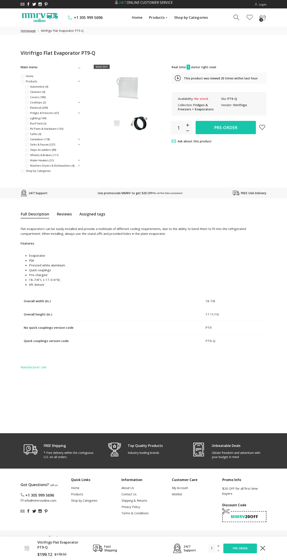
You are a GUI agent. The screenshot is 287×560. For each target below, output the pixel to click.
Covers (38, 97)
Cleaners (37, 92)
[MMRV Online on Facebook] (28, 4)
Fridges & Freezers (44, 113)
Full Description (35, 214)
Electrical (39, 108)
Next (158, 88)
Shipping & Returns (134, 501)
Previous (98, 88)
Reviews (64, 214)
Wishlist (177, 494)
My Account (180, 488)
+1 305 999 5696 (88, 17)
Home (29, 76)
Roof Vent (38, 123)
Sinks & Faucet (42, 144)
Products (31, 81)
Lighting (38, 118)
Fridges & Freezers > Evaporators (196, 107)
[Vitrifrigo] (117, 123)
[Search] (236, 17)
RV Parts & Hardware (46, 129)
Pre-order (225, 127)
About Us (127, 488)
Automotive (39, 86)
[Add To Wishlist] (262, 127)
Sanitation (40, 139)
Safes (35, 134)
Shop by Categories (38, 171)
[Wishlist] (249, 17)
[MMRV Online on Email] (22, 4)
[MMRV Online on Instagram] (40, 4)
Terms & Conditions (135, 513)
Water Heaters (42, 160)
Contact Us (129, 494)
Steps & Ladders (43, 150)
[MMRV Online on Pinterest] (46, 4)
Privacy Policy (130, 507)
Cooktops (38, 102)
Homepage (28, 31)
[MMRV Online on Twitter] (34, 4)
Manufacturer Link (33, 367)
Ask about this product (195, 141)
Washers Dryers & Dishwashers (52, 165)
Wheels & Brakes (44, 155)
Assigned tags (92, 214)
